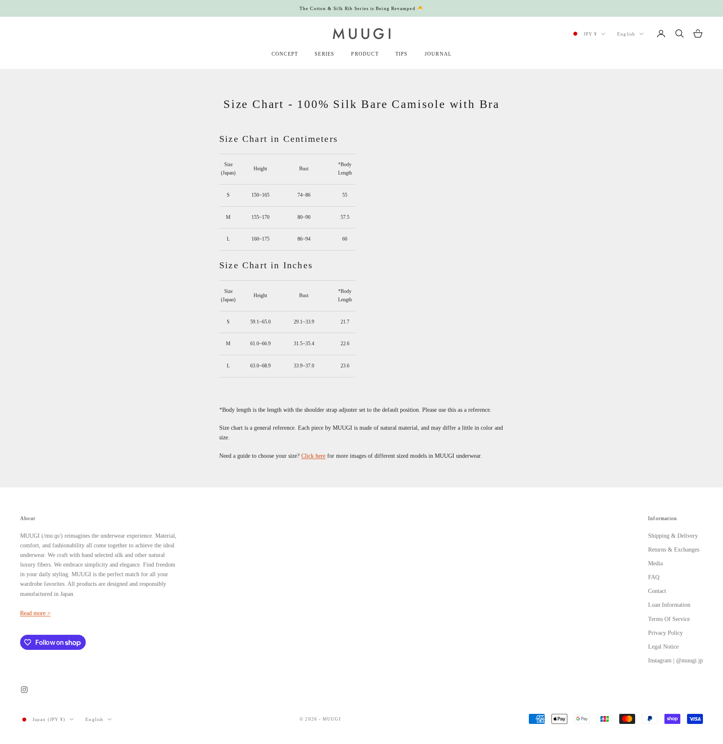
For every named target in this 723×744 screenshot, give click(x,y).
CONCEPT (285, 54)
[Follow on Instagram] (24, 689)
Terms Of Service (669, 619)
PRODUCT (364, 54)
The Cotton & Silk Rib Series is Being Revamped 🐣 (361, 8)
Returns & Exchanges (673, 549)
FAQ (653, 577)
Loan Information (669, 605)
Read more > (35, 613)
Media (655, 563)
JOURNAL (438, 54)
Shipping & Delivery (673, 536)
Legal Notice (663, 647)
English (626, 33)
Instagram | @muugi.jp (675, 660)
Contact (657, 591)
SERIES (324, 54)
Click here (313, 456)
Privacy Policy (665, 633)
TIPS (401, 54)
